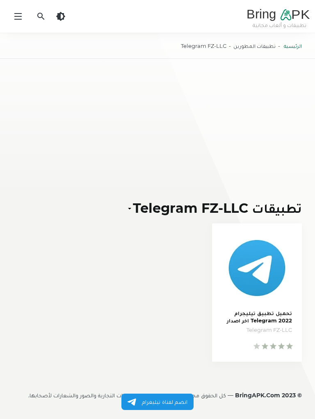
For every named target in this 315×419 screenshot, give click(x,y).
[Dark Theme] (61, 16)
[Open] (130, 208)
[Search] (41, 16)
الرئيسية (293, 46)
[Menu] (18, 16)
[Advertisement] (157, 129)
